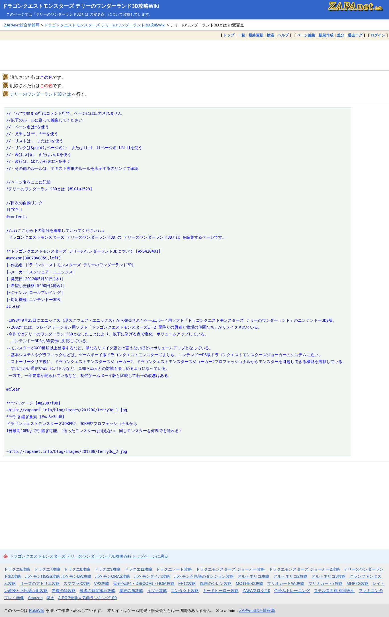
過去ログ (355, 35)
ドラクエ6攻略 (17, 569)
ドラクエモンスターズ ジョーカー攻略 (230, 569)
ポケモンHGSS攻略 (42, 576)
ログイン (377, 35)
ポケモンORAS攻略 (112, 576)
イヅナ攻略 (157, 590)
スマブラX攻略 (77, 583)
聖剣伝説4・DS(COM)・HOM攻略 (144, 583)
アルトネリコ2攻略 (290, 576)
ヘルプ (283, 35)
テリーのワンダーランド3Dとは (40, 94)
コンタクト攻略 (185, 590)
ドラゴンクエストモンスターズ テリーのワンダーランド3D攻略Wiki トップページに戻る (89, 556)
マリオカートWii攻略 (285, 583)
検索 (270, 35)
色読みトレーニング (292, 590)
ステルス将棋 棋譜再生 (334, 590)
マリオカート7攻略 (325, 583)
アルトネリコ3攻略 (329, 576)
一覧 (241, 35)
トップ (228, 35)
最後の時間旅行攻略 (97, 590)
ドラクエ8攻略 (77, 569)
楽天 (50, 597)
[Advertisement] (194, 55)
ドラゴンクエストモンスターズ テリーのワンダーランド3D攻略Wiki (80, 6)
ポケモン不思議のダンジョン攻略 (204, 576)
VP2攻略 (101, 583)
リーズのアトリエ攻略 (40, 583)
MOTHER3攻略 (249, 583)
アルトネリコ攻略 (253, 576)
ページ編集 (306, 35)
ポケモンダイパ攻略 (152, 576)
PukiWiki (36, 610)
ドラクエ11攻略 (138, 569)
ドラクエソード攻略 (174, 569)
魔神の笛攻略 (131, 590)
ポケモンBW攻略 (76, 576)
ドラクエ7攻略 (47, 569)
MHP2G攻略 (358, 583)
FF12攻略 (187, 583)
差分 (340, 35)
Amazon (35, 597)
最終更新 (256, 35)
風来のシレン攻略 (216, 583)
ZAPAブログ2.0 (256, 590)
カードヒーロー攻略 (221, 590)
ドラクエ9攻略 (107, 569)
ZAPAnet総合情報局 (22, 25)
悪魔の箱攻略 (64, 590)
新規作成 (326, 35)
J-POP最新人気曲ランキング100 (87, 597)
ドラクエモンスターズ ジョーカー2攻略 (304, 569)
